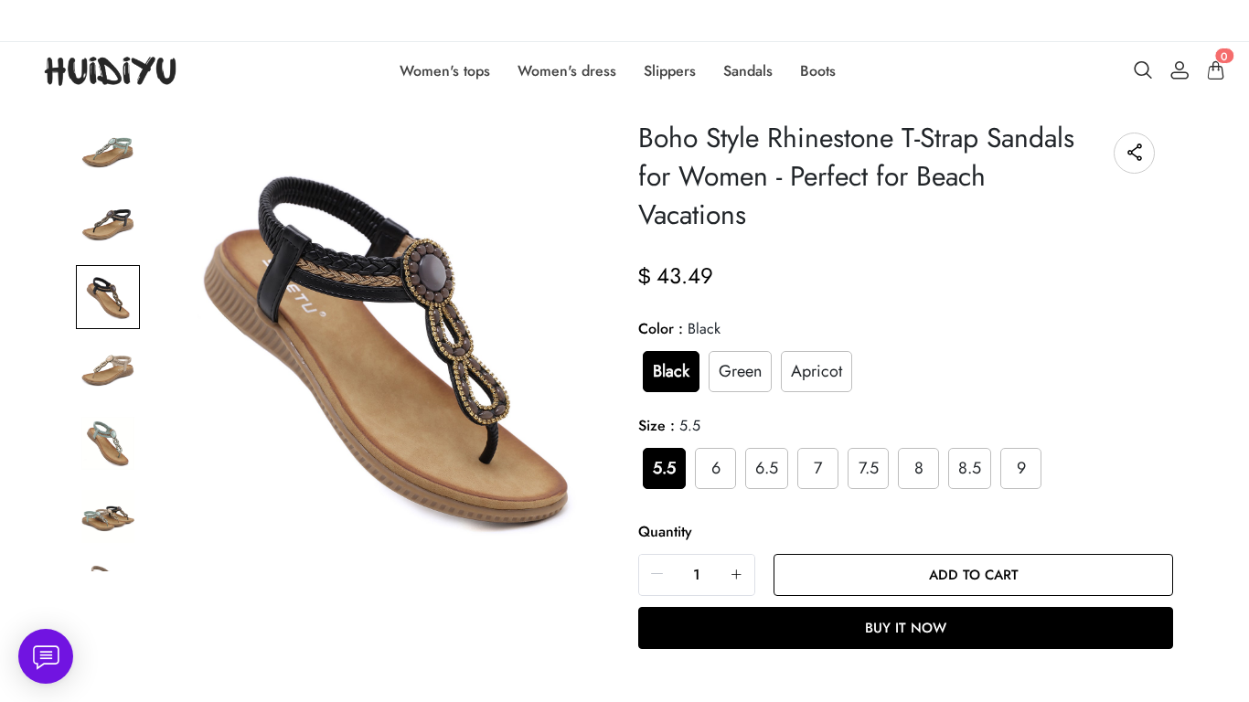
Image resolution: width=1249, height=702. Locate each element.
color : (679, 328)
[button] (657, 574)
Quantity (665, 531)
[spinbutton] (696, 575)
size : (669, 425)
